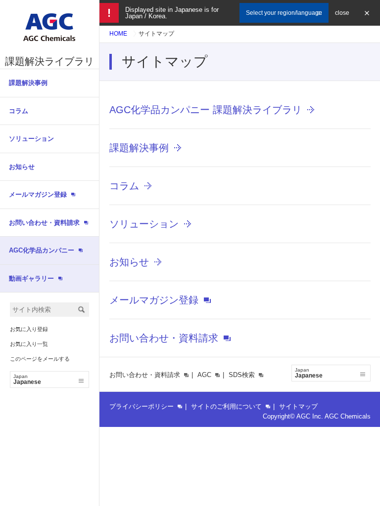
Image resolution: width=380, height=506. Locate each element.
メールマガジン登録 (153, 300)
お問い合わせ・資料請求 (163, 338)
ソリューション (31, 138)
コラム (18, 111)
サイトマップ (298, 406)
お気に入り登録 (29, 329)
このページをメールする (40, 359)
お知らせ (22, 166)
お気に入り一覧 (29, 344)
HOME (118, 34)
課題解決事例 (28, 82)
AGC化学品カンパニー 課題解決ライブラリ (205, 109)
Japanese (27, 379)
